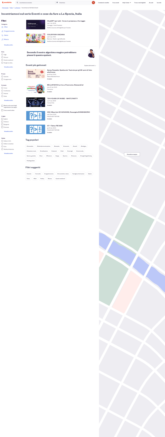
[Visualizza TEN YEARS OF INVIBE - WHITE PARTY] (35, 102)
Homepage (5, 8)
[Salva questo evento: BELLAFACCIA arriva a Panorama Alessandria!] (94, 91)
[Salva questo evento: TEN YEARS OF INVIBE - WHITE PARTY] (94, 105)
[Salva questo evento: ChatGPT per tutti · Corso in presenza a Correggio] (94, 27)
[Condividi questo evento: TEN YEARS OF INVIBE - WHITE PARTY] (91, 105)
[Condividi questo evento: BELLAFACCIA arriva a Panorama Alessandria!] (91, 91)
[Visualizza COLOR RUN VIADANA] (35, 38)
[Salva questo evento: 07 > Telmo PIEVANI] (94, 132)
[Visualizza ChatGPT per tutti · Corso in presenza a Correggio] (35, 24)
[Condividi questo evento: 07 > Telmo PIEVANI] (91, 132)
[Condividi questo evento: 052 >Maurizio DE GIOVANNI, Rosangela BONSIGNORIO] (91, 119)
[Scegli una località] (57, 2)
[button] (126, 2)
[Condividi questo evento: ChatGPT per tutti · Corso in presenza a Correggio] (91, 27)
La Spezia (17, 8)
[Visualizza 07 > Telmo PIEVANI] (35, 129)
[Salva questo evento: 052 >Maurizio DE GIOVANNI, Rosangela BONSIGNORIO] (94, 119)
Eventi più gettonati (36, 65)
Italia (11, 8)
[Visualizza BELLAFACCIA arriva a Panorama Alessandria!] (35, 88)
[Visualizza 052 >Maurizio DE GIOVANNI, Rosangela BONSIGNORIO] (35, 116)
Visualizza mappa (132, 154)
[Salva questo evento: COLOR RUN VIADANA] (94, 41)
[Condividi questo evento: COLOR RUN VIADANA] (91, 41)
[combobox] (75, 3)
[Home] (7, 2)
